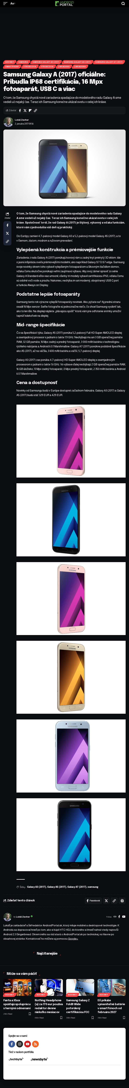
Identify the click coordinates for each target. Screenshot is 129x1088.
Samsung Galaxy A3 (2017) (46, 62)
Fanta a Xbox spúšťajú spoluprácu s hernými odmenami (17, 1004)
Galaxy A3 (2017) (36, 887)
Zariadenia (64, 67)
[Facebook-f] (11, 1044)
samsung (93, 887)
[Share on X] (25, 110)
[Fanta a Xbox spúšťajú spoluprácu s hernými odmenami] (17, 987)
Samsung (23, 62)
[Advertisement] (64, 32)
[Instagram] (19, 1044)
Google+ (73, 938)
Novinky (9, 62)
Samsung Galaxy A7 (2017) (109, 62)
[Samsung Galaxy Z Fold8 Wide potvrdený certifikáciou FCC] (80, 987)
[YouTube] (124, 917)
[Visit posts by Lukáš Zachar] (8, 122)
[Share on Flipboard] (30, 110)
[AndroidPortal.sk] (64, 3)
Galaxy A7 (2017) (76, 887)
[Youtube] (27, 1044)
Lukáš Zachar (22, 120)
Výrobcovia (30, 67)
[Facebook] (119, 917)
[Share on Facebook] (19, 110)
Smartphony (12, 67)
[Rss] (35, 1044)
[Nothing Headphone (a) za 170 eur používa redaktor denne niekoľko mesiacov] (49, 987)
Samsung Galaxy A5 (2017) (77, 62)
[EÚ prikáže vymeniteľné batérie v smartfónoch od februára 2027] (112, 987)
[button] (6, 3)
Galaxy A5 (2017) (56, 887)
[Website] (115, 917)
